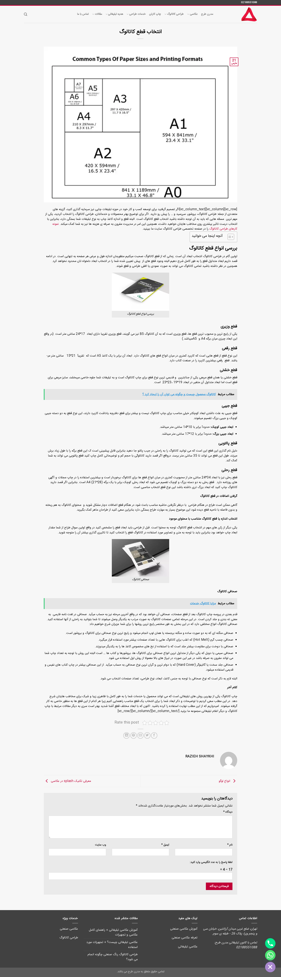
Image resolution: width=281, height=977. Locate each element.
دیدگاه (227, 812)
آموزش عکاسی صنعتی (183, 929)
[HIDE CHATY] (270, 967)
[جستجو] (25, 14)
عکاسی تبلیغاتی (187, 946)
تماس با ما (83, 14)
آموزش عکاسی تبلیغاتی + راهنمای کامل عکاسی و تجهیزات (113, 932)
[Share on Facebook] (154, 735)
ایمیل (165, 845)
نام (229, 845)
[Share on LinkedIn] (126, 735)
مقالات (98, 14)
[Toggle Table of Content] (229, 237)
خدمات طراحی (137, 14)
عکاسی (193, 14)
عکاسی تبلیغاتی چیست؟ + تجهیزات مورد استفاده (112, 945)
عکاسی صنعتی (69, 929)
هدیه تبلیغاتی (115, 14)
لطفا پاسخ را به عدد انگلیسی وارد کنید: (211, 862)
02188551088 (249, 2)
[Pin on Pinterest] (133, 735)
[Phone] (270, 943)
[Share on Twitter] (147, 735)
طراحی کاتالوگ (175, 14)
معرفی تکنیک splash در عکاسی (70, 781)
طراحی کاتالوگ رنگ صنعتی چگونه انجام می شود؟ (113, 957)
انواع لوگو (225, 781)
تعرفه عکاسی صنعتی (184, 937)
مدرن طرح (207, 14)
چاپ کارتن (155, 14)
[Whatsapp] (270, 955)
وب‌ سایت (100, 845)
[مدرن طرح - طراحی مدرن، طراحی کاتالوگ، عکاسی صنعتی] (238, 14)
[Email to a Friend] (140, 735)
